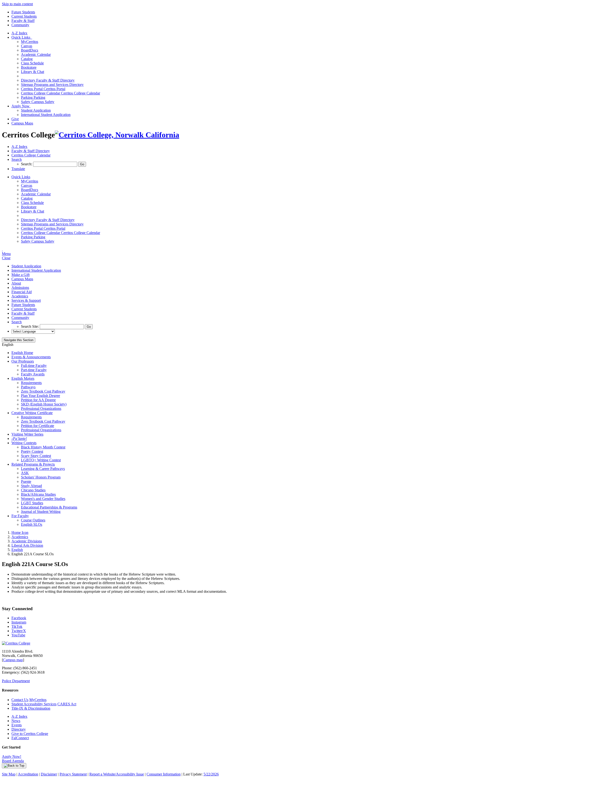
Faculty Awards (33, 374)
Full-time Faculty (34, 366)
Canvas (26, 46)
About (16, 283)
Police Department (16, 681)
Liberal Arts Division (27, 545)
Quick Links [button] (21, 37)
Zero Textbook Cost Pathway (43, 391)
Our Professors (22, 361)
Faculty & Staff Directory (48, 80)
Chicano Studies (33, 490)
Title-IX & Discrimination (30, 708)
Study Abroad (31, 486)
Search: (27, 164)
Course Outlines (33, 520)
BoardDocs (29, 50)
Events (16, 725)
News (15, 721)
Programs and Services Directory (52, 85)
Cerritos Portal (43, 89)
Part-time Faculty (34, 370)
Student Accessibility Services (33, 704)
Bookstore (28, 67)
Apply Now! (11, 756)
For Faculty (20, 516)
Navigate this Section (18, 340)
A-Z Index (19, 33)
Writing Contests (23, 443)
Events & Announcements (31, 357)
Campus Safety (37, 102)
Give (15, 119)
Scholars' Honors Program (41, 477)
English (17, 550)
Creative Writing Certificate (32, 413)
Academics (19, 296)
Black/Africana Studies (38, 494)
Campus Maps (22, 123)
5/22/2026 (211, 774)
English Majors (22, 378)
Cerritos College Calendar (60, 93)
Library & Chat (32, 72)
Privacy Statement (73, 774)
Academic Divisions (26, 541)
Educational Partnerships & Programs (49, 507)
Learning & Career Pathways (43, 469)
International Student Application (46, 115)
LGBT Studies (32, 503)
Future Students (23, 12)
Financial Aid (21, 292)
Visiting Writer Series (27, 434)
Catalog (27, 59)
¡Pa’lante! (19, 439)
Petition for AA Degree (38, 400)
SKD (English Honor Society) (43, 404)
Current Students (24, 16)
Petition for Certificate (37, 426)
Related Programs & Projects (33, 464)
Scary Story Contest (36, 456)
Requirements (31, 383)
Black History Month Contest (43, 447)
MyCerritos (29, 42)
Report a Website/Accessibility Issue (116, 774)
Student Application (36, 110)
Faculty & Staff (23, 21)
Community (20, 25)
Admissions (20, 288)
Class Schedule (32, 63)
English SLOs (31, 524)
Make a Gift (20, 275)
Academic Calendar (36, 54)
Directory (18, 729)
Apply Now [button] (20, 106)
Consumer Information (164, 774)
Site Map (8, 774)
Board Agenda (13, 761)
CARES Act (66, 704)
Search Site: (30, 326)
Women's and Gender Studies (43, 499)
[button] (16, 159)
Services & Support (26, 300)
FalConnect (20, 738)
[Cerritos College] (16, 643)
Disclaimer (49, 774)
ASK (25, 473)
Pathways (28, 387)
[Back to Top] (14, 765)
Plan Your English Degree (40, 396)
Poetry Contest (32, 451)
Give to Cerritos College (29, 734)
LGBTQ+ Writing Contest (41, 460)
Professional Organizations (41, 408)
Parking (33, 97)
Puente (26, 481)
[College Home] (117, 134)
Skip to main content (17, 4)
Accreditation (28, 774)
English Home (22, 353)
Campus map (13, 660)
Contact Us (19, 700)
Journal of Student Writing (41, 512)
